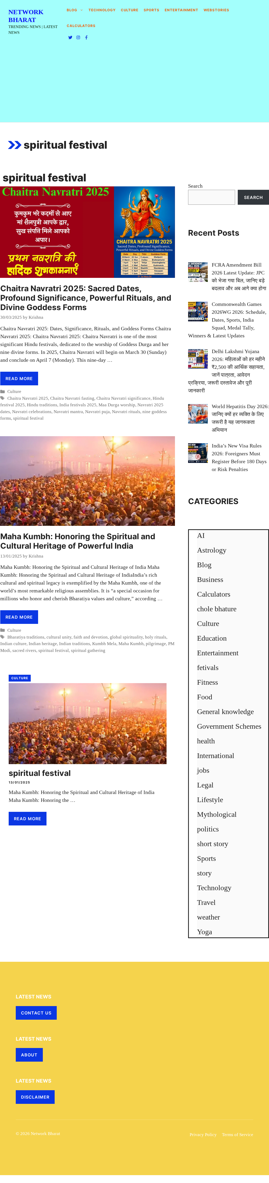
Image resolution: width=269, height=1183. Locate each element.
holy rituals (155, 637)
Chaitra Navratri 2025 (27, 398)
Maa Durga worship (117, 404)
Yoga (204, 932)
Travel (206, 902)
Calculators (213, 594)
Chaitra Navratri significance (123, 398)
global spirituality (126, 637)
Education (212, 638)
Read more (19, 378)
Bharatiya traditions (25, 637)
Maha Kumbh (131, 643)
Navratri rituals (126, 411)
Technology (102, 10)
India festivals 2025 (77, 404)
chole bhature (216, 609)
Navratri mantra (68, 411)
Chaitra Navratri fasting (72, 398)
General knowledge (225, 711)
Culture (129, 10)
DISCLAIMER (35, 1097)
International (215, 756)
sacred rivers (24, 650)
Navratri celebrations (31, 411)
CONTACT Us (36, 1012)
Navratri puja (97, 411)
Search (195, 186)
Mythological (217, 814)
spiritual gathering (88, 650)
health (206, 741)
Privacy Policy (203, 1134)
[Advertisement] (134, 83)
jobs (203, 770)
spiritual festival (28, 418)
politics (208, 829)
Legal (205, 785)
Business (210, 579)
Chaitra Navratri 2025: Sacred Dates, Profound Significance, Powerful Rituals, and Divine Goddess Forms (85, 298)
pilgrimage (156, 643)
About (29, 1054)
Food (204, 697)
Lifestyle (210, 800)
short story (212, 844)
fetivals (208, 667)
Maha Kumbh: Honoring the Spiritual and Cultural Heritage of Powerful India (77, 541)
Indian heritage (43, 643)
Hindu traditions (42, 404)
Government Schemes (229, 726)
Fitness (207, 682)
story (204, 873)
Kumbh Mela (104, 643)
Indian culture (13, 643)
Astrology (211, 550)
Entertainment (181, 10)
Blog (72, 10)
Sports (151, 10)
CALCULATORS (81, 26)
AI (201, 535)
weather (208, 917)
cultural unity (58, 637)
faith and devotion (91, 637)
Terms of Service (237, 1134)
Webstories (216, 10)
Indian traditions (74, 643)
